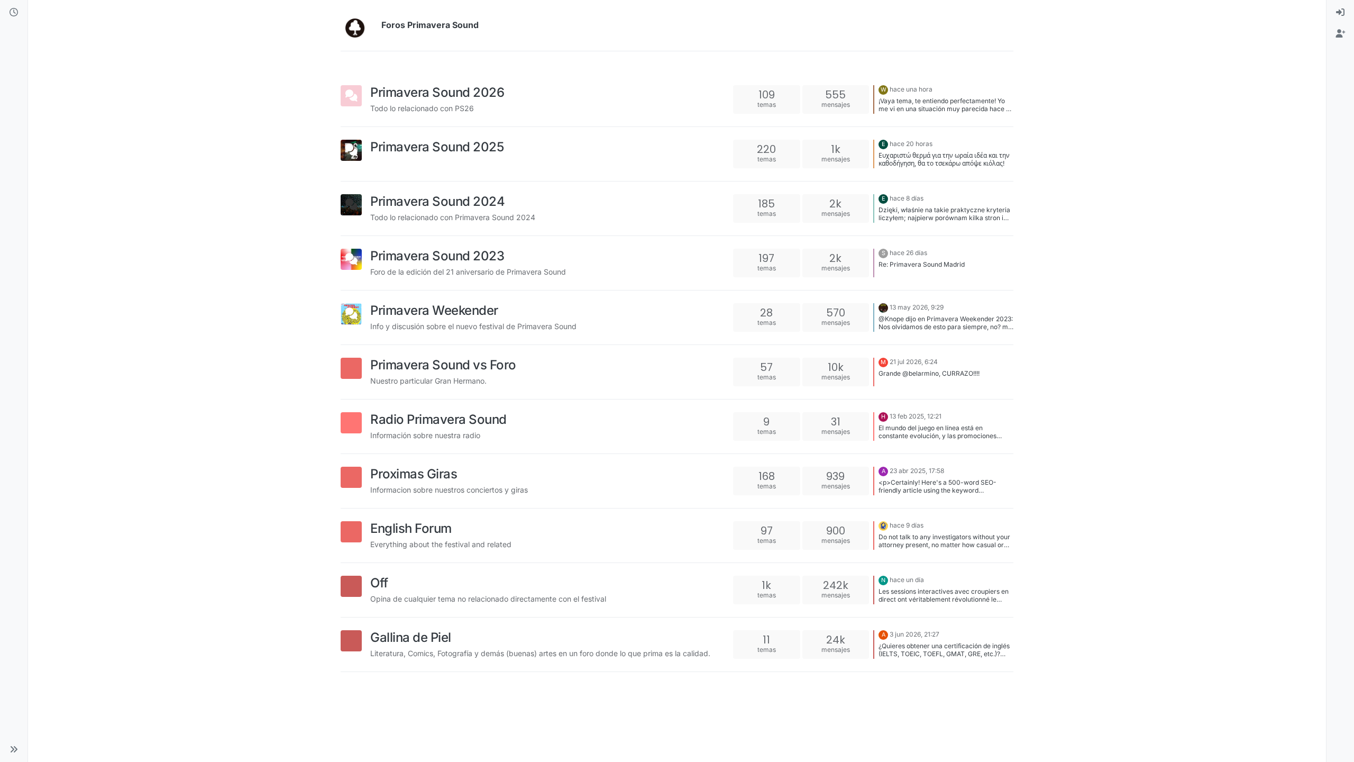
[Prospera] (883, 525)
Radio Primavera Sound (438, 419)
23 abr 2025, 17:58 (917, 471)
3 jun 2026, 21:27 (914, 634)
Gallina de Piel (410, 637)
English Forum (411, 528)
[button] (13, 749)
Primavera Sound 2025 (437, 147)
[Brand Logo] (359, 25)
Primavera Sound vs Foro (443, 365)
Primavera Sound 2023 (437, 256)
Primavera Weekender (434, 310)
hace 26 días (908, 253)
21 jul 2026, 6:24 (914, 362)
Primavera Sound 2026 (437, 92)
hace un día (907, 580)
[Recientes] (13, 12)
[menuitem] (1340, 12)
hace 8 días (906, 198)
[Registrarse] (1340, 33)
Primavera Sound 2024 (437, 201)
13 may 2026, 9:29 (917, 307)
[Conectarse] (1340, 12)
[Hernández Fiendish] (883, 307)
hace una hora (911, 89)
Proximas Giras (413, 474)
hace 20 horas (911, 144)
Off (379, 583)
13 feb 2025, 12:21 (915, 416)
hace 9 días (906, 525)
